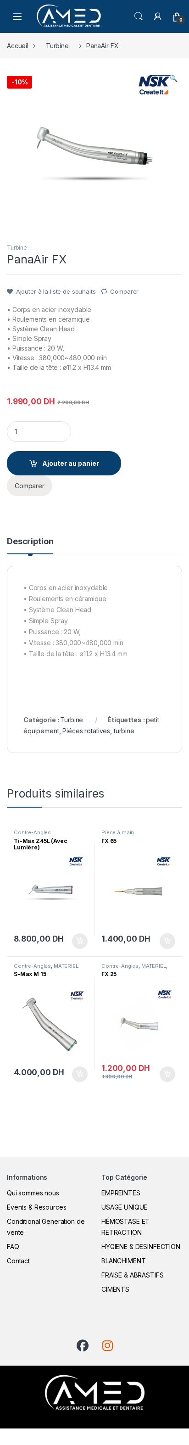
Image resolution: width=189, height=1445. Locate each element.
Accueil (17, 46)
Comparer (124, 291)
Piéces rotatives (86, 731)
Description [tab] (30, 541)
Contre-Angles (32, 832)
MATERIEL (66, 966)
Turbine (57, 46)
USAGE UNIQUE (124, 1207)
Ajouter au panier (70, 463)
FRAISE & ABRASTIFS (132, 1275)
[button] (174, 78)
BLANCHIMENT (123, 1261)
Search (138, 16)
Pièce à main (117, 832)
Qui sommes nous (33, 1193)
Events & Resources (36, 1207)
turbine (124, 731)
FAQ (13, 1246)
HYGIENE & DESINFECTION (140, 1246)
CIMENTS (115, 1289)
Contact (18, 1261)
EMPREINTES (120, 1193)
